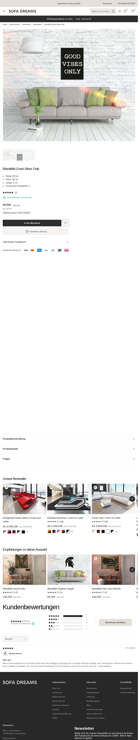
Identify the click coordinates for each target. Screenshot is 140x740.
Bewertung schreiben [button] (115, 622)
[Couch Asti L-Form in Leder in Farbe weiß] (108, 531)
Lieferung (91, 697)
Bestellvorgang (93, 701)
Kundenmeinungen (95, 709)
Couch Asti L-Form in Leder (106, 518)
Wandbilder (37, 24)
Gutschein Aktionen (60, 705)
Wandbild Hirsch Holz (14, 588)
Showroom (107, 3)
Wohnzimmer (15, 24)
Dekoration (26, 24)
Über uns (56, 688)
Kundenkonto (126, 688)
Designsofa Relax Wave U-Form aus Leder (22, 520)
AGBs (54, 718)
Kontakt (55, 709)
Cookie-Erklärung (127, 692)
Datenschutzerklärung (61, 714)
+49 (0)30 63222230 (126, 3)
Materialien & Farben (96, 718)
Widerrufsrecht (58, 697)
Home (5, 24)
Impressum (57, 692)
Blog (88, 705)
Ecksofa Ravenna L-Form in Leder (65, 518)
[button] (4, 11)
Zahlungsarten (93, 692)
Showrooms (92, 688)
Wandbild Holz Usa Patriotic (106, 588)
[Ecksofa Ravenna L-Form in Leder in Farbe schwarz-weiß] (68, 531)
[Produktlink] (24, 510)
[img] (8, 648)
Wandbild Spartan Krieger (60, 588)
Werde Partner (58, 701)
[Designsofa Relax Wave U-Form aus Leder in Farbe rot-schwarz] (9, 532)
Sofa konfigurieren (94, 714)
